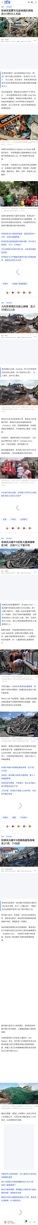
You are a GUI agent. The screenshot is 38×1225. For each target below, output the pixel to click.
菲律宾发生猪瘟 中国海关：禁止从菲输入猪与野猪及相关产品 (18, 784)
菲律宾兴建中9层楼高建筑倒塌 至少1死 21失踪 (18, 769)
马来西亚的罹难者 (25, 686)
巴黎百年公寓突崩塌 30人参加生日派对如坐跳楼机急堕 (18, 1175)
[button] (35, 40)
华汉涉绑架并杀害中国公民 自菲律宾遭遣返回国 (18, 250)
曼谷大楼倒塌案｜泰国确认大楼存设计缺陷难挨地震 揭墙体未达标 (18, 1191)
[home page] (7, 2)
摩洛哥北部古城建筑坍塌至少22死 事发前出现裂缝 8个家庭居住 (18, 1198)
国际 (2, 7)
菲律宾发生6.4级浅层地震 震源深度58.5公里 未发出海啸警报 (18, 235)
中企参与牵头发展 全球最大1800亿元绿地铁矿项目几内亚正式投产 (18, 494)
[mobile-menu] (2, 2)
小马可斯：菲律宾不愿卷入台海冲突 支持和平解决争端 (18, 792)
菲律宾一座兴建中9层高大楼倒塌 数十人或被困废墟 (18, 776)
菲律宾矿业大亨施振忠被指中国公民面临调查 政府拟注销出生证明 (18, 258)
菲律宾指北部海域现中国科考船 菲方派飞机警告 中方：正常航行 (18, 243)
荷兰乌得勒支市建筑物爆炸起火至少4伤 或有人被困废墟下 (18, 1183)
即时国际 (9, 7)
